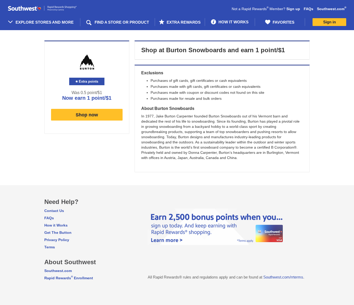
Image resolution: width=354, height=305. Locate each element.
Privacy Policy (56, 240)
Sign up (293, 9)
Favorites (283, 22)
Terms (49, 247)
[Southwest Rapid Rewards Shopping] (48, 8)
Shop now (87, 114)
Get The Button (58, 232)
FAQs (308, 9)
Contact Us (54, 211)
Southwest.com (331, 9)
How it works (233, 22)
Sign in (329, 22)
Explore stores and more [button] (45, 22)
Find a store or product (122, 22)
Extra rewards (183, 22)
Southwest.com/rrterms (283, 277)
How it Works (56, 225)
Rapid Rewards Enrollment (68, 278)
